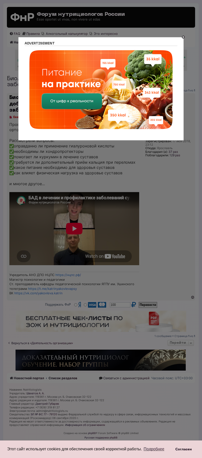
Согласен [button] (183, 449)
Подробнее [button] (154, 449)
